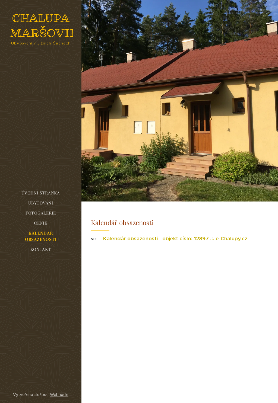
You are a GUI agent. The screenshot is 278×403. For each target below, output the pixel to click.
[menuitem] (41, 193)
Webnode (59, 394)
